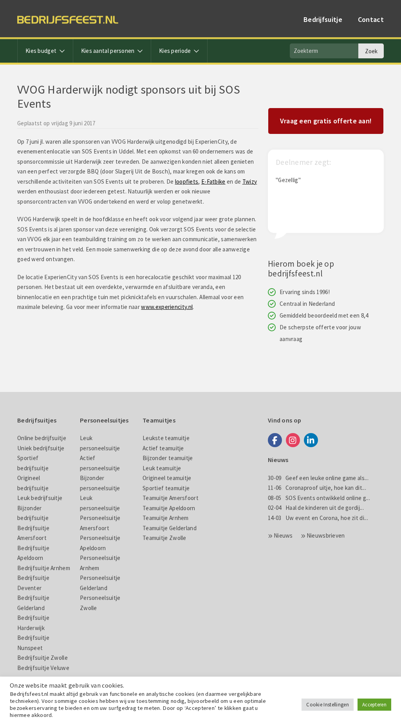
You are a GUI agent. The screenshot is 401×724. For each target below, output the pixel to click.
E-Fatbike (213, 181)
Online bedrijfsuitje (41, 438)
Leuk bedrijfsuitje (39, 498)
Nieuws (283, 535)
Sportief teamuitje (166, 488)
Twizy (249, 181)
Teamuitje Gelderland (170, 528)
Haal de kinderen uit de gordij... (316, 507)
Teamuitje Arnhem (166, 518)
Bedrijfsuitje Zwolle (42, 657)
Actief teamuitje (163, 448)
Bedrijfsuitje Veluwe (43, 668)
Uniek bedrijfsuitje (41, 448)
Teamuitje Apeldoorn (169, 508)
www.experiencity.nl (167, 307)
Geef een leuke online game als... (318, 478)
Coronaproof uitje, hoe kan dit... (317, 487)
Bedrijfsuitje (322, 19)
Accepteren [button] (374, 704)
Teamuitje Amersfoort (171, 498)
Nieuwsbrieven (326, 535)
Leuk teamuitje (162, 468)
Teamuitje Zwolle (164, 538)
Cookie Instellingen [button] (327, 704)
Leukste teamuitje (166, 438)
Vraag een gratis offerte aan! (326, 120)
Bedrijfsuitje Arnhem (43, 568)
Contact (371, 19)
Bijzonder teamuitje (168, 458)
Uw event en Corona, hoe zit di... (318, 518)
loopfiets (187, 181)
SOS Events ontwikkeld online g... (319, 498)
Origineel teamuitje (167, 478)
